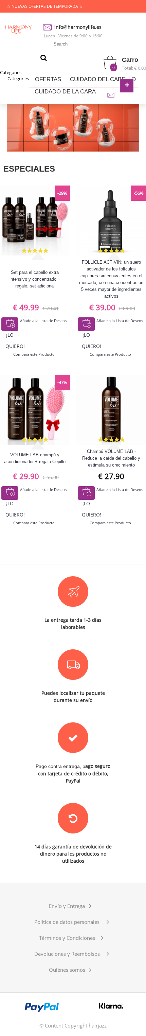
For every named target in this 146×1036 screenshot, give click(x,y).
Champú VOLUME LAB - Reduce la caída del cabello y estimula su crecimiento (111, 458)
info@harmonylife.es (78, 27)
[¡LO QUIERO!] (9, 324)
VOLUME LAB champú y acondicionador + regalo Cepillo (35, 458)
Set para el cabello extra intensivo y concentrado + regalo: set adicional (35, 279)
